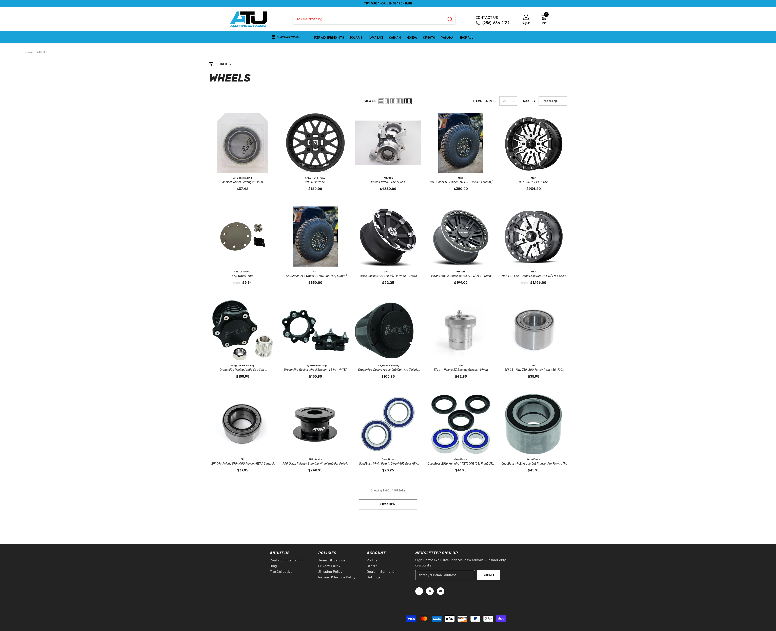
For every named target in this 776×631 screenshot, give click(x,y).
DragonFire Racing (242, 365)
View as (369, 101)
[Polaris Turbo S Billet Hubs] (388, 143)
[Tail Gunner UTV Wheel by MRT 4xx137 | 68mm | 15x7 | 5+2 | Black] (315, 236)
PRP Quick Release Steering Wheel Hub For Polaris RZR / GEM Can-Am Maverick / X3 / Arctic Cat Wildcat (315, 464)
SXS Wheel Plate (242, 276)
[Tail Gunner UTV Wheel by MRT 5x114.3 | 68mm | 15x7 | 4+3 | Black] (460, 143)
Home (28, 52)
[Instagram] (430, 591)
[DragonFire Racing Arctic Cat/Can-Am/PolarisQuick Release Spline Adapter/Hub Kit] (242, 330)
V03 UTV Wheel (315, 182)
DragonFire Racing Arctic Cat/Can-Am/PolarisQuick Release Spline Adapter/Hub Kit (242, 370)
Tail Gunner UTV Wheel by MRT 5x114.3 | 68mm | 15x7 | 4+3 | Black (460, 182)
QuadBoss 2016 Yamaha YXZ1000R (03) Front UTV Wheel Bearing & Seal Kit (461, 464)
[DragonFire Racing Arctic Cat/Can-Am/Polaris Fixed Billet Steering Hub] (388, 330)
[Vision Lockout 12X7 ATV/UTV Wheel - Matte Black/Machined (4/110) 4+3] (388, 236)
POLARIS (388, 177)
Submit (489, 575)
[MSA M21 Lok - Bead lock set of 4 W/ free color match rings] (533, 236)
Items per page (484, 101)
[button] (381, 101)
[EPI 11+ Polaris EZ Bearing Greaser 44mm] (460, 330)
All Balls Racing (242, 177)
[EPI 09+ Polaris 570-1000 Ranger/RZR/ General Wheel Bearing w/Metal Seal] (242, 424)
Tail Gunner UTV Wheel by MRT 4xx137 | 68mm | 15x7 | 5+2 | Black (315, 276)
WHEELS (42, 52)
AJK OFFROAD (242, 271)
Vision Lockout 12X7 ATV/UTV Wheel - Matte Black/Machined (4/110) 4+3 (388, 276)
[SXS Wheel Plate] (242, 236)
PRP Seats (315, 459)
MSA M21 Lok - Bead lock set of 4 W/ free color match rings (534, 276)
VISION (388, 271)
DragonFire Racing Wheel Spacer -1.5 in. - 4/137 (315, 370)
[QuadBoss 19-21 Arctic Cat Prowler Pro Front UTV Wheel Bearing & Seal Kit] (533, 424)
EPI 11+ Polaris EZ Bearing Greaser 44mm (461, 370)
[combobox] (369, 19)
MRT (461, 177)
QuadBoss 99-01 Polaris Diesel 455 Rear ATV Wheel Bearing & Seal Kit (388, 464)
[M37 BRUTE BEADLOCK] (533, 143)
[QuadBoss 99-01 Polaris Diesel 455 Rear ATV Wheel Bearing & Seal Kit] (388, 424)
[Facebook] (419, 591)
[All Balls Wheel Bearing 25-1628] (242, 143)
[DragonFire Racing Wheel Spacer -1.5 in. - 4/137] (315, 330)
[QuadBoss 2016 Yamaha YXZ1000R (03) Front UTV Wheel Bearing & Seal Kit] (460, 424)
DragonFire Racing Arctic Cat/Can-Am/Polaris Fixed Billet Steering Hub (388, 370)
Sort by (529, 101)
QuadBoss (388, 459)
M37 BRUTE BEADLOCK (533, 182)
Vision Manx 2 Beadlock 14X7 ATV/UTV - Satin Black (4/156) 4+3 (461, 276)
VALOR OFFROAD (315, 177)
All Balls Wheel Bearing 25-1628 (242, 182)
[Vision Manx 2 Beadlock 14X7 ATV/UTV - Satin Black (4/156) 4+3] (460, 236)
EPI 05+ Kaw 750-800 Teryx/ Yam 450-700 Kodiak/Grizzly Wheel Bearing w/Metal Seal (533, 370)
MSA (533, 177)
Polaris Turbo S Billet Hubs (388, 182)
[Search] (374, 19)
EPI (461, 365)
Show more (388, 504)
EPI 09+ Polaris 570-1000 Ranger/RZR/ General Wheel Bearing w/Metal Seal (242, 464)
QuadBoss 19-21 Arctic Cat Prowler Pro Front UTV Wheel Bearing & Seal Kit (533, 464)
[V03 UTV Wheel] (315, 143)
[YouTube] (440, 591)
